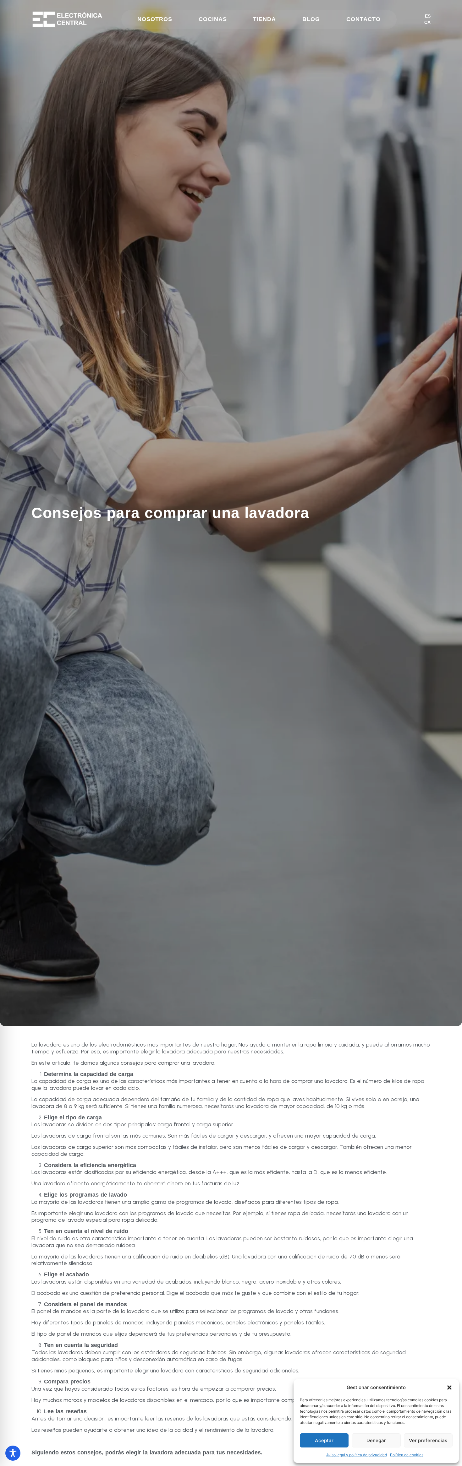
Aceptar (324, 1440)
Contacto (363, 19)
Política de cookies (406, 1454)
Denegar (376, 1440)
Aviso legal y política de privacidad (356, 1454)
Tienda (264, 19)
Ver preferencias (428, 1440)
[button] (449, 1387)
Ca (427, 22)
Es (428, 16)
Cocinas (213, 19)
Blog (311, 19)
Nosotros (154, 19)
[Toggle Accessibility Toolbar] (13, 1453)
